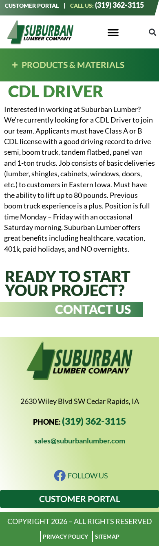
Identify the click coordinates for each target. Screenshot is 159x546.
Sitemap (107, 536)
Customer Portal (32, 5)
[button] (113, 32)
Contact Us (93, 309)
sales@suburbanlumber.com (79, 440)
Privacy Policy (65, 536)
